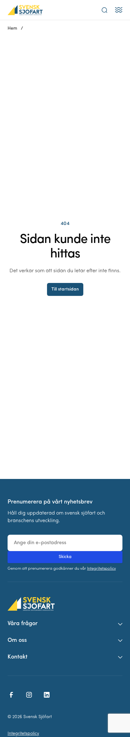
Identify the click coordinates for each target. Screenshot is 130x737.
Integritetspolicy (101, 569)
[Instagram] (29, 695)
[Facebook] (11, 695)
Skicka (65, 557)
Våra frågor (23, 624)
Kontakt (17, 657)
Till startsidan (65, 289)
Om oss (17, 640)
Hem (12, 28)
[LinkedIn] (46, 695)
